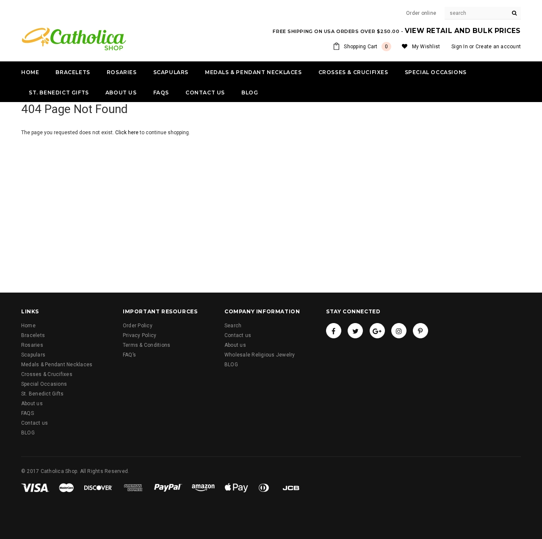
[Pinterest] (420, 330)
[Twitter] (355, 330)
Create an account (498, 47)
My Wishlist (426, 47)
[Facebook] (333, 330)
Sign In (459, 47)
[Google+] (377, 330)
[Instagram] (398, 330)
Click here (127, 132)
